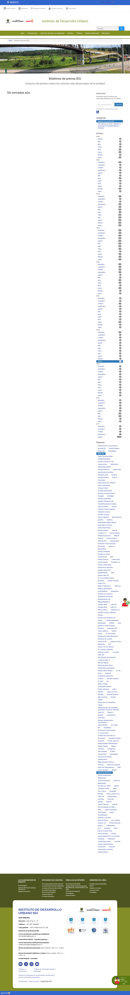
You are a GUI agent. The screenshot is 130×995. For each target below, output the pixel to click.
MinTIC (91, 886)
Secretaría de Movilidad (73, 884)
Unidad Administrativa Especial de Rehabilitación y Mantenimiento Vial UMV (77, 887)
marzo (109, 152)
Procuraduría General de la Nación (52, 884)
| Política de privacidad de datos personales (44, 970)
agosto (109, 139)
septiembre (109, 170)
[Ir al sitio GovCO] (4, 993)
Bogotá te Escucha (24, 891)
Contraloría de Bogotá (49, 890)
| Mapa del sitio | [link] (33, 981)
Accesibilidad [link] (22, 981)
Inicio (10, 40)
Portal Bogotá (22, 885)
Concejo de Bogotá (48, 896)
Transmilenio (70, 893)
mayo (109, 147)
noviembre (109, 165)
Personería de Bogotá (49, 892)
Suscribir (119, 104)
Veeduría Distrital (47, 894)
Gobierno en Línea (95, 888)
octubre (109, 167)
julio (109, 141)
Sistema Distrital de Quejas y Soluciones (27, 888)
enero (109, 157)
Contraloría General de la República (53, 886)
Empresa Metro (70, 895)
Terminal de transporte (73, 891)
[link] (20, 964)
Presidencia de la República (97, 884)
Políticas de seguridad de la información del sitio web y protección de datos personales (36, 976)
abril (109, 149)
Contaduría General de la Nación (52, 888)
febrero (109, 155)
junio (109, 144)
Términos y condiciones (22, 970)
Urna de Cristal (94, 890)
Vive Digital (92, 892)
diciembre (109, 162)
